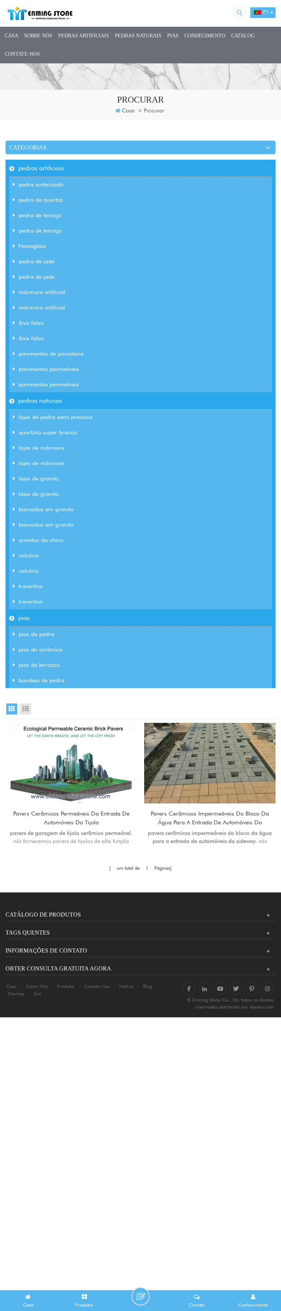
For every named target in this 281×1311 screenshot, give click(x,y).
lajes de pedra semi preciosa (56, 416)
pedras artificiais (83, 35)
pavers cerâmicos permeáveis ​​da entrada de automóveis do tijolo (71, 818)
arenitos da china (41, 539)
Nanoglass (32, 245)
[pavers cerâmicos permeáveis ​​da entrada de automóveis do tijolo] (71, 763)
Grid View (11, 708)
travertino (31, 586)
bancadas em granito (46, 509)
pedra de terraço (40, 215)
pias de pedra (36, 634)
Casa (128, 110)
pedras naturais (138, 35)
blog (147, 986)
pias (173, 35)
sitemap (16, 993)
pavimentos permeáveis (49, 368)
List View (25, 708)
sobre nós (38, 35)
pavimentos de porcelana (51, 353)
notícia (126, 986)
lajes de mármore (41, 447)
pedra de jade (37, 261)
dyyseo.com (262, 1007)
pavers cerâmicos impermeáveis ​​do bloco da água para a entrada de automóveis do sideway (210, 818)
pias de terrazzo (39, 664)
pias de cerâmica (41, 649)
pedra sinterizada (41, 184)
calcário (29, 555)
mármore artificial (42, 292)
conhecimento (204, 35)
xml (37, 993)
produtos (66, 986)
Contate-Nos (22, 54)
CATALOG (243, 35)
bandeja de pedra (41, 680)
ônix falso (31, 322)
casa (11, 35)
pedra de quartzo (41, 199)
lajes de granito (39, 478)
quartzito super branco (48, 432)
